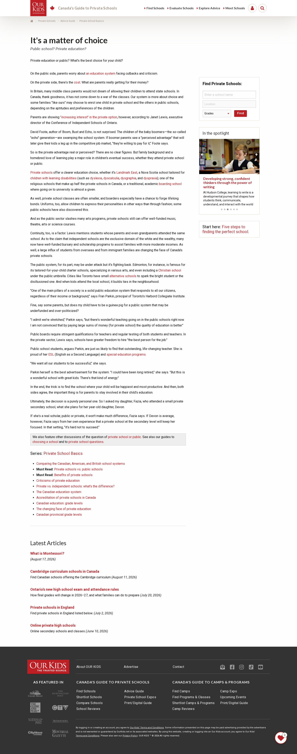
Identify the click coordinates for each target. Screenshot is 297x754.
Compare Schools (89, 703)
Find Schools (86, 691)
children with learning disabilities (53, 178)
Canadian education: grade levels (59, 503)
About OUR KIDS (88, 667)
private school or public (124, 437)
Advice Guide (134, 691)
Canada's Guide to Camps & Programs (211, 682)
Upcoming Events (233, 697)
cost (77, 82)
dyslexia (96, 178)
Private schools (41, 172)
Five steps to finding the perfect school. (225, 229)
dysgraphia (128, 178)
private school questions (85, 442)
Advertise (131, 667)
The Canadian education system (58, 492)
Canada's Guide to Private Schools (113, 682)
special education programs (126, 354)
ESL (51, 354)
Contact (178, 667)
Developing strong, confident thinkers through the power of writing (227, 182)
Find (155, 8)
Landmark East (126, 172)
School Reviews (88, 709)
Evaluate (182, 8)
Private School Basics (63, 453)
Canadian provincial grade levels (59, 514)
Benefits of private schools (73, 475)
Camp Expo (228, 691)
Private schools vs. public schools (78, 469)
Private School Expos (140, 697)
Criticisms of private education (58, 481)
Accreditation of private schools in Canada (66, 497)
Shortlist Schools (89, 697)
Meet (235, 8)
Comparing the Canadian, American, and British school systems (80, 464)
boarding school (170, 184)
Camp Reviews (183, 709)
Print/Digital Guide (138, 703)
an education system (100, 73)
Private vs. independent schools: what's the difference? (75, 486)
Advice (209, 8)
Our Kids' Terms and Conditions (147, 727)
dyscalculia (111, 178)
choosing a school (45, 442)
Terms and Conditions (87, 735)
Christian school (169, 270)
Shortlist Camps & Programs (193, 703)
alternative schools (123, 276)
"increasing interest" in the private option (88, 117)
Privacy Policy (130, 735)
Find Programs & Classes (191, 697)
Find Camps (181, 691)
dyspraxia (150, 178)
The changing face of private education (63, 509)
